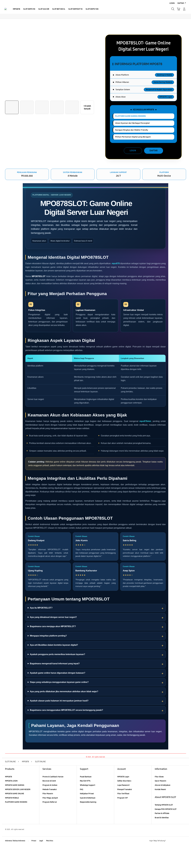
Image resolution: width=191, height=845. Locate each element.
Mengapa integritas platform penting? (48, 636)
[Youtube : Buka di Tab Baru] (184, 840)
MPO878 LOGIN (11, 781)
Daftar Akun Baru (124, 781)
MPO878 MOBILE (12, 798)
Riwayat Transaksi (124, 789)
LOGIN (133, 150)
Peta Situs (49, 841)
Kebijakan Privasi (87, 794)
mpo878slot (145, 421)
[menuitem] (16, 9)
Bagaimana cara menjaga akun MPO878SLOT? (53, 626)
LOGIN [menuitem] (172, 3)
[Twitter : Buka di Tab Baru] (174, 840)
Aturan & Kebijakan (162, 785)
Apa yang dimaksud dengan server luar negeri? (53, 617)
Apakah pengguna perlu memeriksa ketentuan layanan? (57, 654)
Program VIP (122, 798)
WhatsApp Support (87, 785)
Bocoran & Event (49, 781)
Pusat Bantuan (85, 777)
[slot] (5, 9)
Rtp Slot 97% (85, 781)
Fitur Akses (159, 777)
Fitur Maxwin (47, 794)
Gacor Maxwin (160, 781)
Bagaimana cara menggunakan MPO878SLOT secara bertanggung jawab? (66, 710)
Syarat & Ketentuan (87, 798)
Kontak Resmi (160, 789)
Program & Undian (49, 785)
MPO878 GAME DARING (14, 785)
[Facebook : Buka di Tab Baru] (169, 840)
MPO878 (8, 777)
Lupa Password (123, 785)
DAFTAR (154, 150)
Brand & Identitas (162, 818)
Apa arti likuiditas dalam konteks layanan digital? (54, 645)
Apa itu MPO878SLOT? (41, 608)
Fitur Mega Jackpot (50, 798)
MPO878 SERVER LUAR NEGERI (17, 789)
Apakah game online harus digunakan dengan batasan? (57, 673)
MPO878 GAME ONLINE (14, 794)
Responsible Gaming (88, 802)
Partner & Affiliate (162, 813)
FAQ (81, 789)
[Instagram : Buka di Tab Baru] (179, 840)
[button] (178, 9)
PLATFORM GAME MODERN (16, 802)
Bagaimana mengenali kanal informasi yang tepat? (55, 663)
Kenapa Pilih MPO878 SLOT (165, 809)
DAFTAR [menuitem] (180, 3)
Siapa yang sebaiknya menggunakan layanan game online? (59, 682)
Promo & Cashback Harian (52, 777)
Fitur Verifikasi (123, 794)
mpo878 (116, 263)
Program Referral (49, 802)
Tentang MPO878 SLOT (164, 805)
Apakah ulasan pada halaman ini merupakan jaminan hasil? (59, 701)
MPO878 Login (123, 777)
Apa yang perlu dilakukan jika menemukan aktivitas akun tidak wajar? (64, 691)
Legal (41, 841)
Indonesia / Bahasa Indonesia (15, 841)
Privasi (33, 841)
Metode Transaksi (49, 789)
